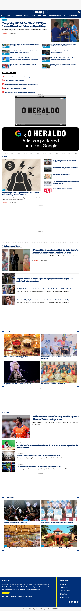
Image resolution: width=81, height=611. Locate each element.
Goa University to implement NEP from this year (56, 548)
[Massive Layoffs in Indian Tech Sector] (22, 510)
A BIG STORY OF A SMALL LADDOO (14, 81)
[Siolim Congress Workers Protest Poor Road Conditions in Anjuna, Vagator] (47, 162)
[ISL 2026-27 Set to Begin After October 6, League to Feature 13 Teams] (8, 467)
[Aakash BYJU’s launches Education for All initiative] (59, 510)
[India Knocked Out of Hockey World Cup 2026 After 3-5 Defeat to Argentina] (16, 426)
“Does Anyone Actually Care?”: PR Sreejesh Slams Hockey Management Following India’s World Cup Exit (24, 58)
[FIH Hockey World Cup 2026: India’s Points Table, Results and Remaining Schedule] (46, 46)
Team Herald (5, 33)
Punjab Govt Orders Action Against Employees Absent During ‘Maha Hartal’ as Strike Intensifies (44, 279)
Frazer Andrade (36, 426)
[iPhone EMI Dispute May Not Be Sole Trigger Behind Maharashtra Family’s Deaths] (16, 260)
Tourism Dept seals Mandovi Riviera (15, 548)
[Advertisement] (40, 4)
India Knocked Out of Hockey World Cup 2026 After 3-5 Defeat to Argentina (55, 418)
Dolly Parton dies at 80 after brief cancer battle (18, 384)
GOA (3, 67)
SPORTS (4, 20)
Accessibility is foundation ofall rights (15, 88)
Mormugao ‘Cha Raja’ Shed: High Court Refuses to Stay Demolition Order (65, 168)
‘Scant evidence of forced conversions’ (63, 188)
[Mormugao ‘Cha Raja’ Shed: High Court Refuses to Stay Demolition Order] (47, 169)
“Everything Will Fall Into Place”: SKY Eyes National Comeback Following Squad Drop (24, 25)
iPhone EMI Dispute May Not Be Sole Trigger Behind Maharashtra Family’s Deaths (55, 251)
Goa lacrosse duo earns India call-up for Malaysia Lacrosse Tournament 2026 (63, 65)
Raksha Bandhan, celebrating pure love (16, 357)
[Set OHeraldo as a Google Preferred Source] (40, 139)
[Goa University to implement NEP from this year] (59, 536)
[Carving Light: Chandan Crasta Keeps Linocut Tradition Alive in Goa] (8, 456)
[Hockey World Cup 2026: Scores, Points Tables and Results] (5, 66)
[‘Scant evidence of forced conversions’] (47, 190)
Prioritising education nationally (61, 174)
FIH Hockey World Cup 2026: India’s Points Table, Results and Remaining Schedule (63, 44)
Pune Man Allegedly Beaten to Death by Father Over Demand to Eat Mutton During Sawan (45, 300)
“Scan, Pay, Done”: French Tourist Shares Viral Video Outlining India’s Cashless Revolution (64, 58)
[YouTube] (75, 602)
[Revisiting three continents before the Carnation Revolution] (59, 345)
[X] (72, 602)
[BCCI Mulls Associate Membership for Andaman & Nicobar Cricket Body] (46, 52)
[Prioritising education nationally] (47, 176)
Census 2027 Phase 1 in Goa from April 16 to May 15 (18, 77)
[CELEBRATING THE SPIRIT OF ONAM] (59, 372)
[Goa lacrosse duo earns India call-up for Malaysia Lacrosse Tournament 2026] (46, 66)
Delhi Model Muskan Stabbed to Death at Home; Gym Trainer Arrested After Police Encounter (47, 289)
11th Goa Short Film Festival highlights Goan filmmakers (20, 92)
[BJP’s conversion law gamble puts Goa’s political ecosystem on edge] (47, 183)
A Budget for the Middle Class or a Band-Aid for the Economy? (21, 84)
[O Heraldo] (40, 12)
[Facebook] (69, 602)
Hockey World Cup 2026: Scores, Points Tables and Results (23, 65)
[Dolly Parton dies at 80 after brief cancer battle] (22, 372)
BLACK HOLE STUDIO (53, 609)
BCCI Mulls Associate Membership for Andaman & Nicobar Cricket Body (63, 51)
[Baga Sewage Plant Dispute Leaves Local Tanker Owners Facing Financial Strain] (21, 175)
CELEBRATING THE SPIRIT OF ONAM (53, 384)
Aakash (43, 520)
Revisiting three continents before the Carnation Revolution (56, 357)
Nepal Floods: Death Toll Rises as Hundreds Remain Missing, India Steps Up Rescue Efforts (23, 51)
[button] (1, 12)
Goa (43, 545)
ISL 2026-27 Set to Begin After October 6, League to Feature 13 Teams (39, 467)
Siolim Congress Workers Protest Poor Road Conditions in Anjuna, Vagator (64, 161)
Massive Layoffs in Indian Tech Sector (15, 523)
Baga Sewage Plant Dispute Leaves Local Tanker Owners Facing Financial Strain (20, 193)
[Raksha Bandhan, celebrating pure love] (22, 345)
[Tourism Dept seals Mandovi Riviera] (22, 536)
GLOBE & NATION (4, 47)
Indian (5, 520)
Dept (5, 545)
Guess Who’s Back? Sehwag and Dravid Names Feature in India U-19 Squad (24, 44)
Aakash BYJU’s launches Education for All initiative (57, 523)
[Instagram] (78, 602)
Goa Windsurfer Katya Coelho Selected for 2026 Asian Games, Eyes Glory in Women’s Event (47, 446)
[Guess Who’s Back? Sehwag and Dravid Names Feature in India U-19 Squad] (5, 46)
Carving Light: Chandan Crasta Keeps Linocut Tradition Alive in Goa (39, 456)
